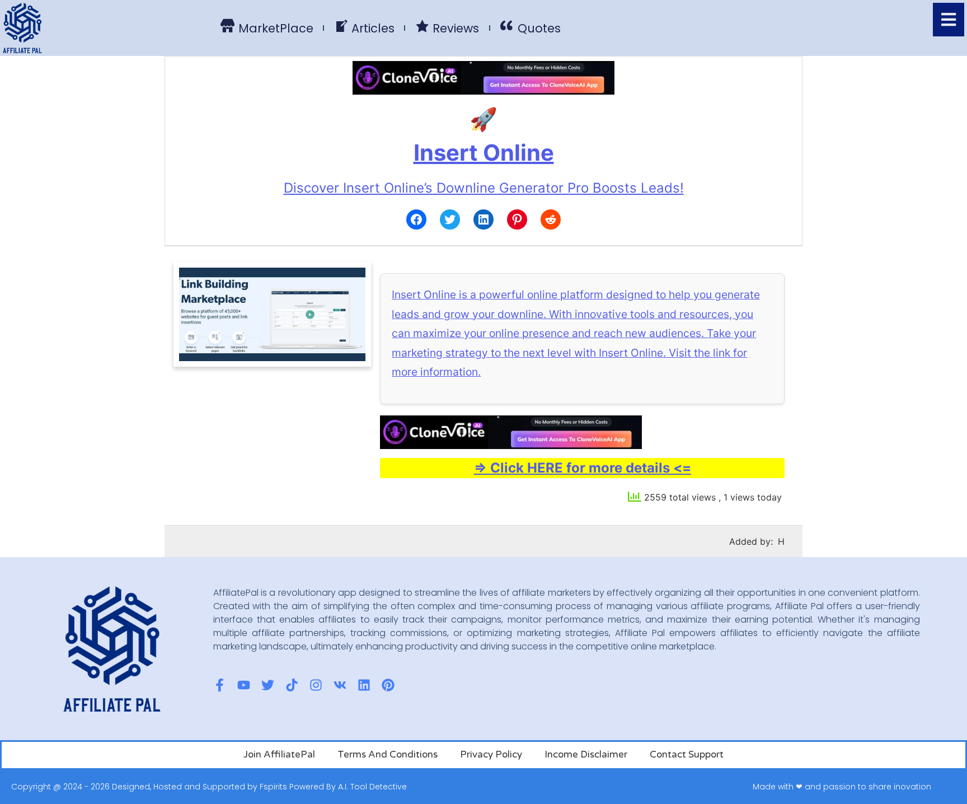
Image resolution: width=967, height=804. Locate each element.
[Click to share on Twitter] (450, 219)
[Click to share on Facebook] (416, 219)
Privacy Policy (491, 754)
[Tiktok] (291, 685)
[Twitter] (267, 685)
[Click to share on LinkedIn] (483, 219)
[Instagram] (315, 685)
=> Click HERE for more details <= (582, 468)
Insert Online (484, 152)
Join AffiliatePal (279, 754)
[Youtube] (243, 685)
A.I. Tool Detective (372, 786)
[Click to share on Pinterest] (517, 219)
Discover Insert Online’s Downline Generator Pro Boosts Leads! (484, 188)
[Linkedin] (364, 685)
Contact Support (687, 754)
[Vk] (340, 685)
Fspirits (273, 786)
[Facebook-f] (219, 685)
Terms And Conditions (387, 754)
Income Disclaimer (585, 754)
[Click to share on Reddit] (551, 219)
